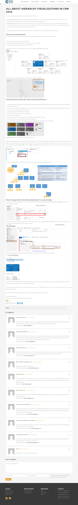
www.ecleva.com (66, 496)
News (42, 494)
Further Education (28, 492)
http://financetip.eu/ (27, 384)
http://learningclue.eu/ (29, 398)
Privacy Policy (8, 494)
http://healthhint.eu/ (28, 325)
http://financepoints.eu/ (33, 368)
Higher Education (28, 490)
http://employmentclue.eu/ (33, 442)
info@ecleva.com (64, 494)
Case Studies (44, 492)
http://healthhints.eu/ (31, 341)
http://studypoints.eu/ (36, 428)
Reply (69, 317)
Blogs (42, 490)
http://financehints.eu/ (30, 355)
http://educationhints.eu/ (33, 414)
